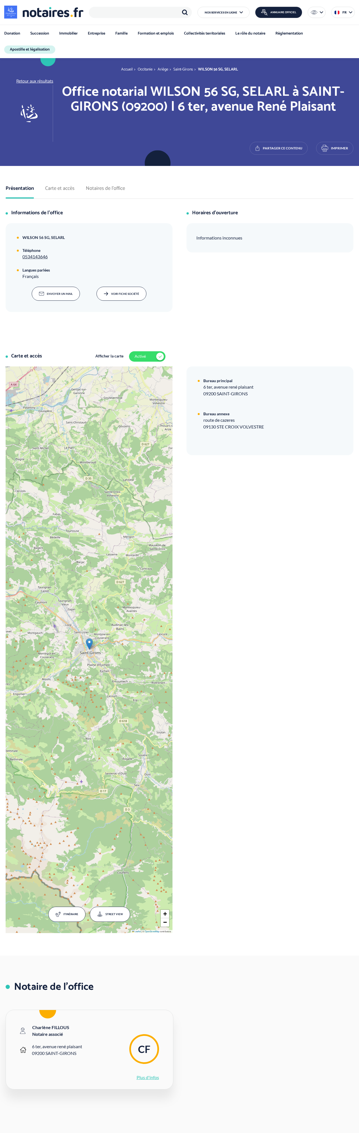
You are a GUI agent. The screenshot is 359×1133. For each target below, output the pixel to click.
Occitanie (145, 69)
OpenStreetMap (152, 931)
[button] (223, 12)
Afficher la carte (109, 356)
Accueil (127, 69)
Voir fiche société (125, 293)
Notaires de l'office (105, 189)
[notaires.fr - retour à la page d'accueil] (43, 12)
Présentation (20, 189)
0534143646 (35, 256)
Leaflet (137, 931)
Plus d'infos (148, 1077)
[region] (140, 12)
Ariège (163, 69)
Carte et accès (60, 189)
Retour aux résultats (34, 81)
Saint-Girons (183, 69)
